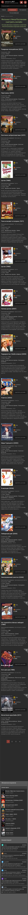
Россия (7, 53)
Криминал (20, 55)
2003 (9, 402)
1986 (9, 674)
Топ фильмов (12, 10)
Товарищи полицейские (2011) (12, 49)
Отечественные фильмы (11, 721)
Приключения (11, 541)
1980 (9, 185)
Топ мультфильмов (14, 13)
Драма (18, 188)
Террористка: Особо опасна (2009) (13, 354)
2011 (9, 52)
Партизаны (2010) (7, 93)
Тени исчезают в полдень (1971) (12, 221)
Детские (20, 316)
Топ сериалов (22, 10)
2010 (9, 95)
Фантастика (18, 677)
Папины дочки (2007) (8, 309)
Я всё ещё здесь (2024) (9, 892)
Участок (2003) (6, 398)
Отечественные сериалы (11, 55)
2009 (9, 357)
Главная (4, 10)
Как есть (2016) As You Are (10, 858)
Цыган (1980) (6, 180)
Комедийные (21, 99)
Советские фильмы (9, 633)
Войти (21, 2)
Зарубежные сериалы (10, 188)
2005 (9, 536)
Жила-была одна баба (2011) (11, 715)
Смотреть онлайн (20, 44)
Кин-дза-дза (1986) (8, 670)
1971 (9, 227)
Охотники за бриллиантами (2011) (13, 135)
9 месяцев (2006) (7, 488)
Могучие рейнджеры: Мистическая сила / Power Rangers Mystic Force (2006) (14, 866)
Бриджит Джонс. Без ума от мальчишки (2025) (14, 875)
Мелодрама (21, 360)
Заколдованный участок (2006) (12, 577)
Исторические (4, 722)
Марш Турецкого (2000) (9, 443)
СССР (7, 186)
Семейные (11, 318)
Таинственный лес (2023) (10, 850)
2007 (9, 313)
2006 (9, 492)
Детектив (3, 57)
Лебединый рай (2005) (9, 534)
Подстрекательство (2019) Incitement (13, 883)
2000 (9, 447)
